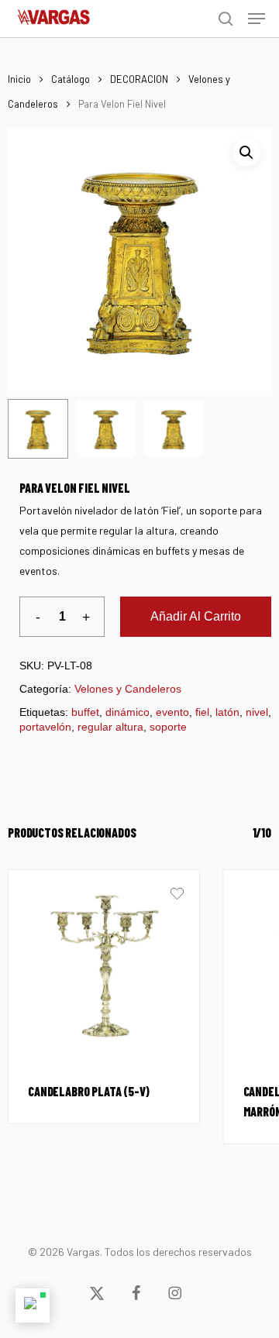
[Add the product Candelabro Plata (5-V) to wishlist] (177, 896)
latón (227, 712)
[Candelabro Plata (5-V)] (104, 965)
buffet (85, 712)
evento (172, 712)
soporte (168, 727)
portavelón (45, 727)
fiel (202, 712)
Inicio (19, 79)
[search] (225, 18)
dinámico (127, 712)
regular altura (110, 727)
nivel (257, 712)
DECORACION (139, 79)
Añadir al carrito (195, 616)
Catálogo (70, 79)
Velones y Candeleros (127, 689)
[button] (256, 18)
